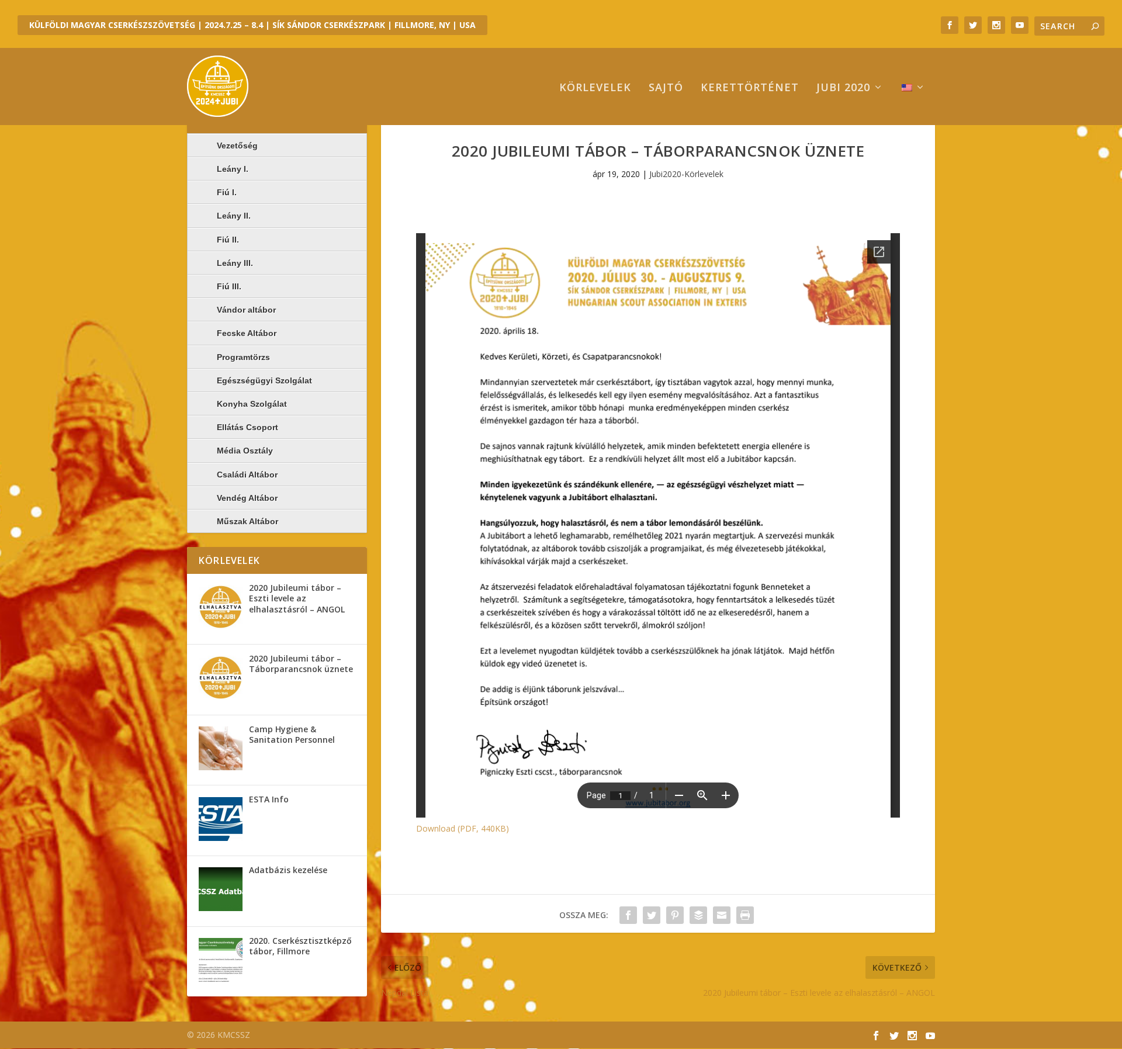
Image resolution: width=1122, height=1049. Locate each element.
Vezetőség (237, 145)
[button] (221, 607)
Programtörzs (243, 357)
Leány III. (235, 263)
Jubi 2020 (843, 88)
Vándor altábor (246, 309)
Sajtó (666, 88)
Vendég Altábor (247, 498)
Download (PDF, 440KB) (462, 828)
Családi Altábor (247, 474)
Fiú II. (228, 239)
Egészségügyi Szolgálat (264, 380)
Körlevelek (595, 88)
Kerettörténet (750, 88)
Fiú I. (227, 192)
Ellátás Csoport (247, 427)
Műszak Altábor (247, 521)
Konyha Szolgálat (252, 403)
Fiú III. (229, 286)
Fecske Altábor (246, 333)
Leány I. (232, 169)
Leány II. (234, 215)
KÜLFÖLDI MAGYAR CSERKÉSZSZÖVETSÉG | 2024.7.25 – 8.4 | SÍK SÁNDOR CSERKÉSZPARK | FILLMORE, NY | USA (252, 24)
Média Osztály (245, 450)
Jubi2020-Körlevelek (686, 173)
